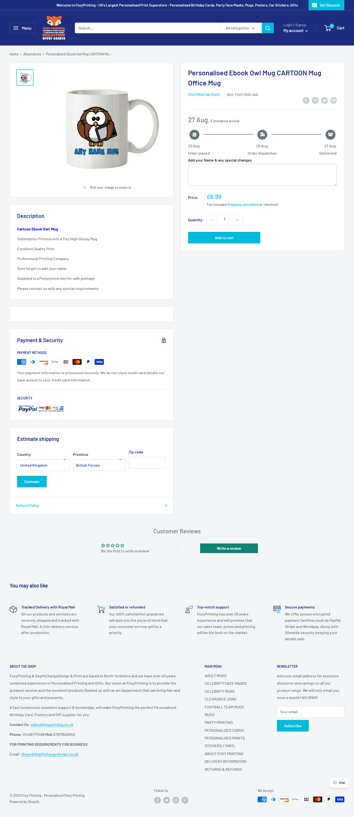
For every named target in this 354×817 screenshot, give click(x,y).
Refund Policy (27, 505)
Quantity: (196, 219)
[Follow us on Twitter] (166, 800)
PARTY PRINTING (219, 722)
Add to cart (224, 237)
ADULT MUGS (215, 675)
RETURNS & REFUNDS (223, 769)
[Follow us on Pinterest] (185, 800)
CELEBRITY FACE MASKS (225, 683)
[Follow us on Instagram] (175, 800)
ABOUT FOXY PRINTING (224, 753)
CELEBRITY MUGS (220, 691)
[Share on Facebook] (306, 100)
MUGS (209, 714)
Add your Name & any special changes (220, 160)
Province (80, 454)
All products (32, 54)
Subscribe (293, 725)
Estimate (31, 481)
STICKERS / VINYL (220, 745)
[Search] (268, 28)
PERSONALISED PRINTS (225, 738)
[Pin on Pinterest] (315, 100)
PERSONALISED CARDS (224, 730)
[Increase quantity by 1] (237, 220)
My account (293, 30)
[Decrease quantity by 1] (212, 220)
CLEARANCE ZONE (221, 699)
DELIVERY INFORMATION (225, 761)
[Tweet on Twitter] (324, 100)
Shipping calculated (243, 204)
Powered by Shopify (24, 802)
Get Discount (330, 5)
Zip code (136, 452)
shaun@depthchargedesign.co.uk (49, 754)
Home (14, 54)
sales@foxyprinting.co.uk (52, 724)
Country (24, 454)
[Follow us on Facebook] (157, 800)
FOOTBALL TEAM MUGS (224, 707)
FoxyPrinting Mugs (204, 95)
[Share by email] (333, 100)
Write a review (229, 548)
